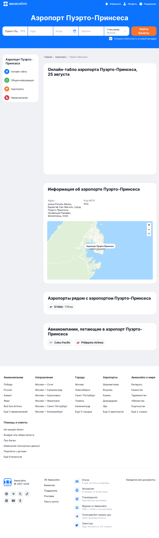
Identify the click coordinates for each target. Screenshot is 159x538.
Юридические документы (140, 479)
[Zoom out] (149, 229)
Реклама (49, 496)
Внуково (107, 389)
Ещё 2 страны (139, 411)
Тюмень (79, 400)
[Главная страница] (15, 3)
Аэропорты (110, 377)
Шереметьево (111, 384)
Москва (79, 384)
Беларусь (136, 384)
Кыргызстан (138, 406)
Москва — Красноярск (48, 395)
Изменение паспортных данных (22, 445)
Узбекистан (137, 400)
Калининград (82, 406)
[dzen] (6, 501)
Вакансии (49, 485)
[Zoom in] (149, 225)
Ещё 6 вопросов (13, 456)
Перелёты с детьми (15, 451)
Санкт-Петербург (85, 395)
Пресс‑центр (51, 501)
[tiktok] (27, 494)
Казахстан (137, 389)
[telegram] (13, 494)
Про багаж (10, 440)
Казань (107, 395)
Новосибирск (82, 389)
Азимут (8, 395)
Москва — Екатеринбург (49, 411)
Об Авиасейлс (52, 479)
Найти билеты (143, 31)
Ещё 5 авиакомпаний (15, 411)
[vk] (6, 494)
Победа (8, 384)
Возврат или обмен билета (19, 435)
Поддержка (50, 490)
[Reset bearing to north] (149, 234)
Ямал (7, 400)
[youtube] (13, 501)
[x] (20, 494)
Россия (8, 389)
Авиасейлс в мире (143, 377)
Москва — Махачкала (47, 400)
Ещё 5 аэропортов (113, 411)
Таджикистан (138, 395)
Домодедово (110, 400)
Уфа (105, 406)
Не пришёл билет (14, 429)
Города (80, 377)
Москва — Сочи (44, 384)
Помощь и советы (15, 422)
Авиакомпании (13, 377)
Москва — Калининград (48, 389)
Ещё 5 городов (83, 411)
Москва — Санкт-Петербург (51, 406)
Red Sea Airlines (13, 406)
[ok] (20, 501)
